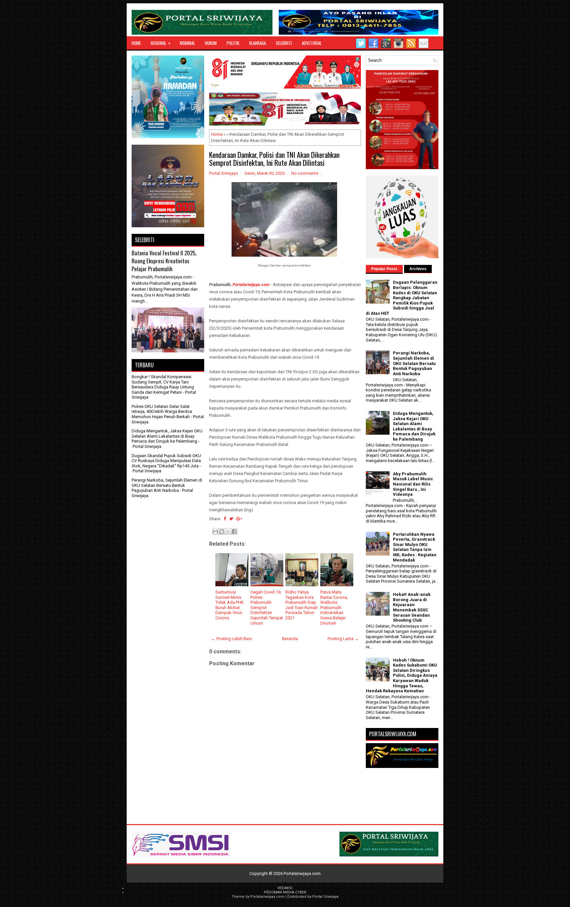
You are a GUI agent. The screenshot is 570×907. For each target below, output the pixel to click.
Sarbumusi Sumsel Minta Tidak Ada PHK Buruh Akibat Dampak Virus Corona (229, 605)
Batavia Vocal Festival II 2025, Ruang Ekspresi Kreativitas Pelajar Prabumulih (164, 260)
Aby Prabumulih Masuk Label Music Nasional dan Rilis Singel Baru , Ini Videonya (413, 484)
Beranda (290, 638)
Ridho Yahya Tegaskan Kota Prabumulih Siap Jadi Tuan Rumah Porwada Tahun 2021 (301, 605)
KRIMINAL (187, 43)
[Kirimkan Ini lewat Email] (215, 531)
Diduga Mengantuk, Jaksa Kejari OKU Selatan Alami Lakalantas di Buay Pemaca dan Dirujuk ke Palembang (167, 436)
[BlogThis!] (221, 531)
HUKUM (211, 43)
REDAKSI (285, 888)
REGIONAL (161, 42)
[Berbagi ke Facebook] (234, 531)
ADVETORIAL (312, 43)
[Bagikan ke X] (228, 531)
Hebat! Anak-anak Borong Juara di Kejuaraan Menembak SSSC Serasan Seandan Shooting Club (411, 607)
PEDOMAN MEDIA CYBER (285, 892)
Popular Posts (384, 269)
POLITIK (233, 43)
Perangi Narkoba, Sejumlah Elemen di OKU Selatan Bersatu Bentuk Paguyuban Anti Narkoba (167, 485)
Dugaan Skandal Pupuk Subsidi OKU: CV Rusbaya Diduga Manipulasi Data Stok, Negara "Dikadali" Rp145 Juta (167, 460)
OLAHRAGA (257, 43)
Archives (418, 269)
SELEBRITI (284, 43)
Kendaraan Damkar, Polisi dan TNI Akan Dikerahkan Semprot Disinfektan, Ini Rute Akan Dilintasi (274, 158)
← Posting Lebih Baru (231, 638)
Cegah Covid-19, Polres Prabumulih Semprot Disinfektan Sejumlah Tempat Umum (266, 608)
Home (136, 43)
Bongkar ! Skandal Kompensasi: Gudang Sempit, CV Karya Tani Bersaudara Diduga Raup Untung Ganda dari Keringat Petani (163, 384)
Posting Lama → (343, 638)
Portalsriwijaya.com (251, 284)
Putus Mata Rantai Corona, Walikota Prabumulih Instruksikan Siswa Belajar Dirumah (334, 608)
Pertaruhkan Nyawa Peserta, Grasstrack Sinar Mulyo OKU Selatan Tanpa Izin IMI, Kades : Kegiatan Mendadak (414, 547)
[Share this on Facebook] (225, 518)
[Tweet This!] (231, 518)
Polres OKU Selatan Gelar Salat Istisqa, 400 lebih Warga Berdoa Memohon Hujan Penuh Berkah (162, 411)
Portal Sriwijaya (325, 896)
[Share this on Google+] (239, 518)
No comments (304, 173)
